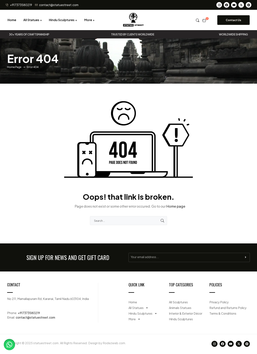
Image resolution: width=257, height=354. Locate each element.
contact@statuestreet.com (35, 317)
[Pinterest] (248, 5)
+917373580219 (29, 313)
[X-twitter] (241, 5)
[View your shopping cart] (204, 20)
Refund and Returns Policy (227, 308)
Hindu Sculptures (62, 20)
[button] (9, 344)
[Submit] (245, 258)
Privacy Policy (219, 302)
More (88, 20)
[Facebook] (226, 5)
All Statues (31, 20)
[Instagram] (219, 5)
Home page (175, 206)
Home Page (14, 67)
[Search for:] (128, 220)
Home (12, 20)
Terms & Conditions (222, 313)
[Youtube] (234, 5)
